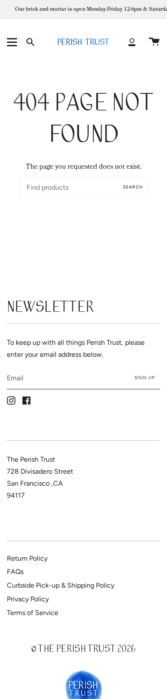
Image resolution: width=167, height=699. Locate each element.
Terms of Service (32, 613)
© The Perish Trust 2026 (83, 650)
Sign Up (144, 377)
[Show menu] (13, 41)
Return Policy (27, 558)
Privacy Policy (28, 599)
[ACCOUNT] (132, 41)
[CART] (154, 41)
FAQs (15, 572)
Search (133, 187)
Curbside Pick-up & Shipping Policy (60, 585)
